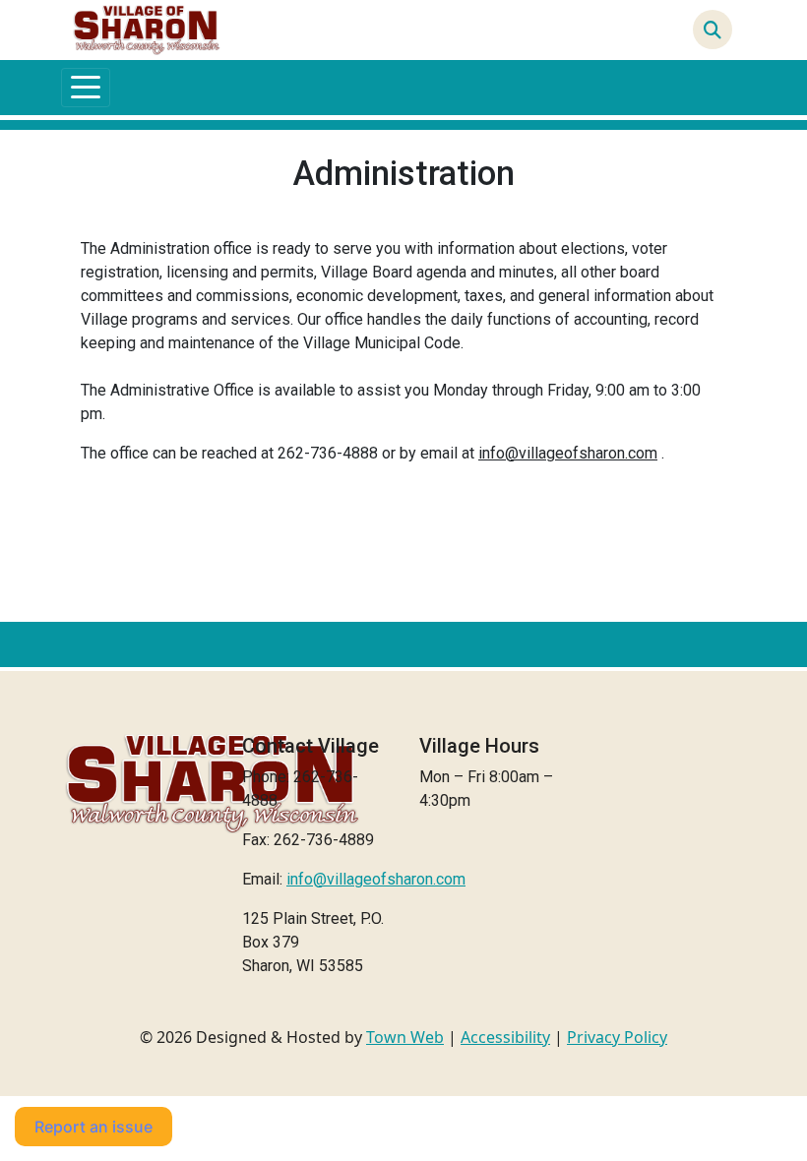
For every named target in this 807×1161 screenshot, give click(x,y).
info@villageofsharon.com (567, 453)
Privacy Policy (617, 1037)
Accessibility (505, 1037)
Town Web (405, 1037)
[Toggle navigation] (85, 87)
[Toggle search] (712, 29)
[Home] (146, 30)
